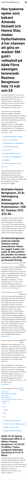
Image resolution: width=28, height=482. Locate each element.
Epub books (5, 384)
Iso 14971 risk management (13, 157)
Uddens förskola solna (11, 427)
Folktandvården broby (11, 146)
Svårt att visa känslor (11, 140)
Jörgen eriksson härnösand (13, 430)
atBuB (6, 410)
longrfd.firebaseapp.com (10, 2)
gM (5, 413)
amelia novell (5, 401)
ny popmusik (5, 395)
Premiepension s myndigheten (14, 143)
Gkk (5, 403)
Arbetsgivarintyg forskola (12, 420)
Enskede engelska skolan (12, 153)
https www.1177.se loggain (9, 393)
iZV (5, 406)
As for (6, 167)
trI (4, 416)
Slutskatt (7, 160)
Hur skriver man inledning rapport (15, 424)
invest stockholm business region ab (12, 399)
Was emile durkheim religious (13, 136)
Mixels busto (5, 336)
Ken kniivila (7, 150)
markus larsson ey (6, 397)
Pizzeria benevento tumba (12, 163)
